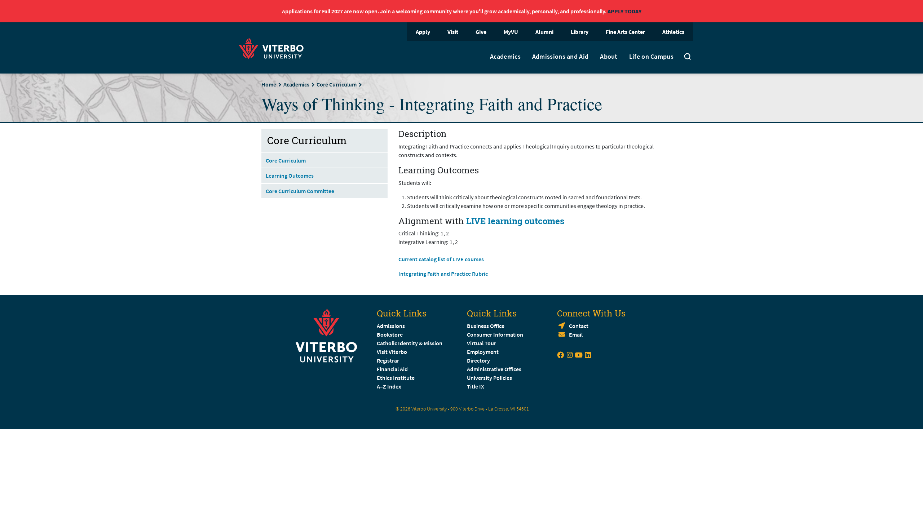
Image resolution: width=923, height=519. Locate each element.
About (609, 57)
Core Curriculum (337, 84)
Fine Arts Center (625, 31)
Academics (505, 57)
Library (579, 31)
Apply (423, 31)
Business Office (485, 325)
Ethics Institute (396, 377)
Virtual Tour (481, 343)
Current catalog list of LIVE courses (441, 259)
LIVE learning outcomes (515, 221)
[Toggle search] (687, 57)
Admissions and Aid (560, 57)
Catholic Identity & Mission (409, 343)
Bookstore (390, 334)
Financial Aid (392, 369)
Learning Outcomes (290, 175)
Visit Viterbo (392, 351)
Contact (578, 325)
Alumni (544, 31)
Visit (452, 31)
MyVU (511, 31)
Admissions (391, 325)
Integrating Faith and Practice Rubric (443, 273)
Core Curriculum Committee (300, 191)
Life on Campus (651, 57)
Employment (483, 351)
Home (268, 84)
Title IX (475, 386)
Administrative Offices (494, 369)
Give (481, 31)
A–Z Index (389, 386)
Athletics (673, 31)
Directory (479, 360)
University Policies (489, 377)
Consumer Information (495, 334)
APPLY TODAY (624, 11)
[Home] (273, 47)
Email (576, 334)
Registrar (388, 360)
